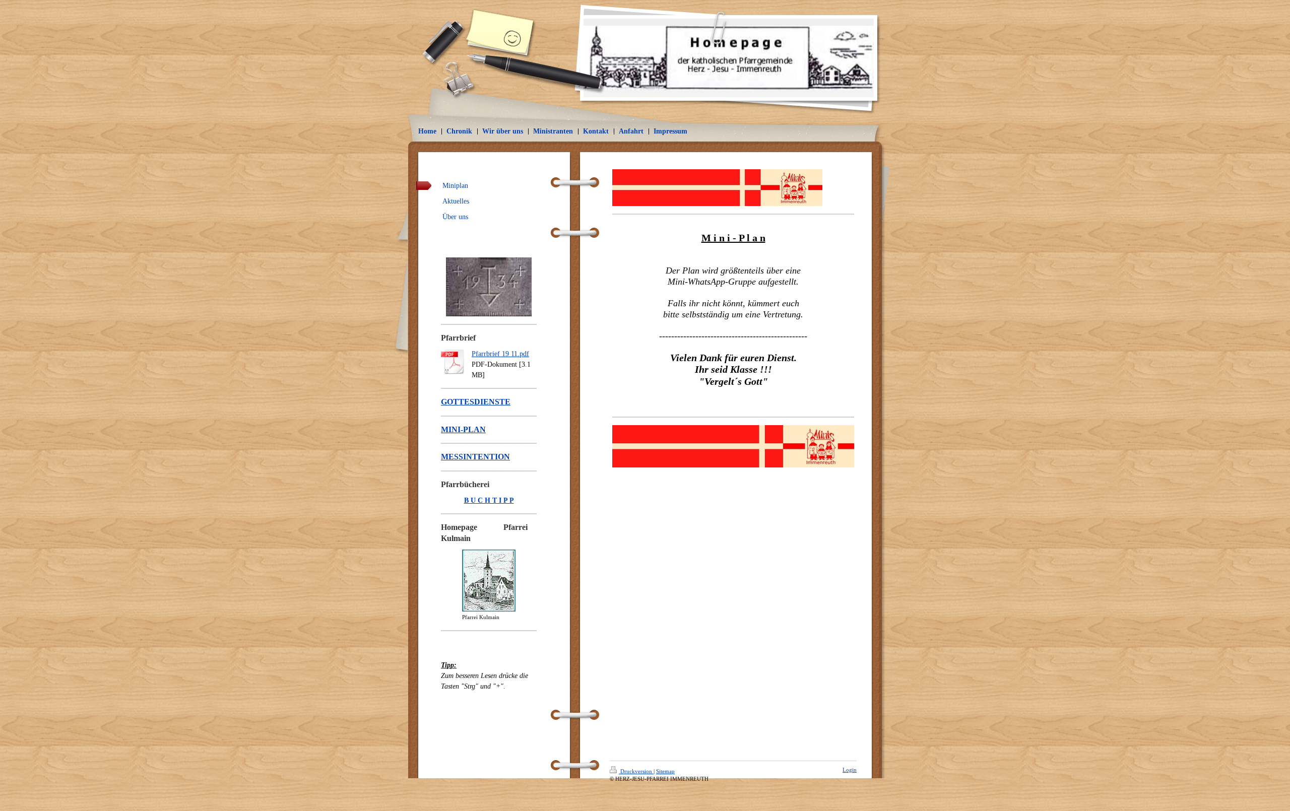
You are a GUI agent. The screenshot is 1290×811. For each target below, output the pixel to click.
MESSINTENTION (475, 456)
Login (850, 770)
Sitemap (665, 771)
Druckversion (636, 771)
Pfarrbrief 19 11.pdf (500, 354)
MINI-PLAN (463, 429)
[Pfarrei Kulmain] (488, 581)
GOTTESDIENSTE (475, 401)
